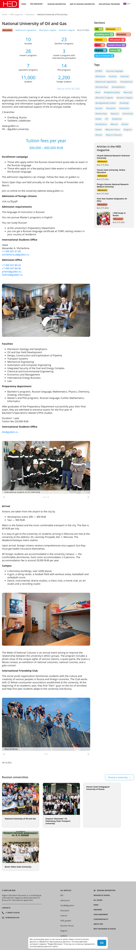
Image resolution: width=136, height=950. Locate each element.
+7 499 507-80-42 (11, 265)
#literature (100, 76)
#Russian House (112, 129)
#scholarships (101, 87)
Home (4, 14)
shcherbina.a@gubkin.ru (15, 254)
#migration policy (112, 92)
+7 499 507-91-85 (11, 251)
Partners (98, 910)
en (128, 4)
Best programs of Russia (105, 929)
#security (128, 92)
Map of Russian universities (82, 4)
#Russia (114, 124)
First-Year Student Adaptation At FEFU (112, 199)
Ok (102, 943)
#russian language (114, 71)
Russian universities (57, 4)
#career (98, 108)
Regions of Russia (102, 895)
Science (100, 39)
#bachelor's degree (47, 30)
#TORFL (98, 71)
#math (98, 119)
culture (115, 50)
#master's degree (67, 30)
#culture (113, 76)
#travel (125, 124)
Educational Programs (109, 4)
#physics (115, 113)
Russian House (116, 45)
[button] (4, 497)
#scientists (124, 108)
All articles (65, 890)
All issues (98, 900)
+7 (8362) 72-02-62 (12, 913)
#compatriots (126, 81)
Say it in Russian (103, 55)
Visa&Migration (103, 34)
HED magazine (36, 4)
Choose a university (118, 777)
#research (110, 108)
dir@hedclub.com (12, 918)
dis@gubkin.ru (10, 432)
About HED (98, 924)
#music (98, 135)
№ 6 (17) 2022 (83, 30)
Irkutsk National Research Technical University (113, 156)
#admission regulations (25, 30)
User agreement (101, 914)
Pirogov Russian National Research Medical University (113, 185)
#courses (125, 76)
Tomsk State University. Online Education (111, 171)
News (23, 4)
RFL (98, 29)
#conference (101, 124)
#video (98, 129)
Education (30, 14)
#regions (128, 129)
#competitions (118, 87)
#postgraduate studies (105, 103)
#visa (97, 92)
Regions (100, 50)
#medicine (117, 119)
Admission (113, 29)
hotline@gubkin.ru (12, 274)
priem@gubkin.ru (11, 271)
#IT (106, 119)
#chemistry (128, 113)
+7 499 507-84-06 (11, 268)
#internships (101, 113)
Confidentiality (101, 919)
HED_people (117, 39)
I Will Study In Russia (119, 214)
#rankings (124, 103)
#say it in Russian (114, 135)
